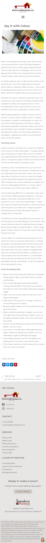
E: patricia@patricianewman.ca (13, 425)
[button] (23, 17)
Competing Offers (8, 463)
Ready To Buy (7, 440)
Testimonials (7, 453)
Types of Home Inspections (12, 466)
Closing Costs (7, 469)
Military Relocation (9, 443)
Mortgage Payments (9, 472)
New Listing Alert (8, 450)
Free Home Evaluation (10, 446)
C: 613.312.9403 (7, 422)
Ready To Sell (7, 437)
